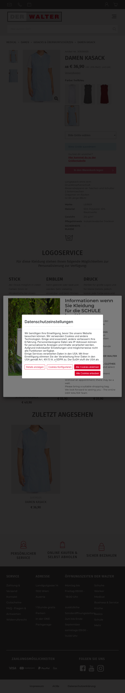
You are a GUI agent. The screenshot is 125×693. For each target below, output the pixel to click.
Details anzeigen (35, 367)
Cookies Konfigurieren (59, 367)
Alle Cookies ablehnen (87, 367)
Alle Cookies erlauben (87, 373)
